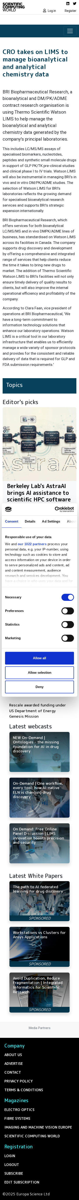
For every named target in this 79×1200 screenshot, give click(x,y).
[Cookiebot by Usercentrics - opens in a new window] (56, 509)
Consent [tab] (11, 521)
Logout (11, 1164)
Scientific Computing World (32, 1136)
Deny (39, 687)
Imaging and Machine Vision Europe (38, 1127)
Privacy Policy (18, 1081)
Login (9, 1155)
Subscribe (13, 1173)
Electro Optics (19, 1109)
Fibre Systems (17, 1118)
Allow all (39, 658)
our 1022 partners (32, 544)
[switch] (67, 610)
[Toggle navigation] (70, 31)
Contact (12, 1072)
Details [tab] (30, 521)
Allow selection (39, 672)
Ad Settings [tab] (51, 521)
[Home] (20, 7)
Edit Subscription (21, 1182)
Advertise (13, 1063)
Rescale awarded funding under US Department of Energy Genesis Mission (37, 711)
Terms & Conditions (23, 1089)
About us (13, 1054)
